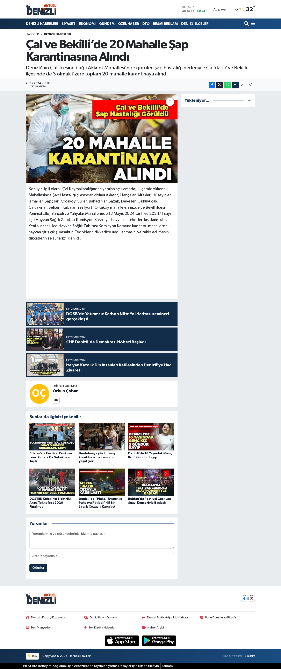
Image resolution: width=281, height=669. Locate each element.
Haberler (32, 34)
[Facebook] (244, 598)
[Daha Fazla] (235, 85)
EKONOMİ (87, 23)
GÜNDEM (107, 23)
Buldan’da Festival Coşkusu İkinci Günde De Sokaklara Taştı (50, 457)
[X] (251, 598)
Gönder (38, 567)
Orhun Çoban (66, 391)
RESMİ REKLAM (165, 23)
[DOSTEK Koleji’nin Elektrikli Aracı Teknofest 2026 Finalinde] (52, 482)
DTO (146, 23)
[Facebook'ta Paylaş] (212, 85)
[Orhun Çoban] (39, 394)
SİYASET (68, 23)
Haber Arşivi (155, 627)
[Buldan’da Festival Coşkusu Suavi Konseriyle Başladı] (151, 482)
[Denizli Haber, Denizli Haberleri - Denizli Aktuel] (41, 9)
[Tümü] (250, 100)
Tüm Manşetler (41, 627)
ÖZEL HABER (128, 23)
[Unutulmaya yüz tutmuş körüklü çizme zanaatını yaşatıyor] (102, 437)
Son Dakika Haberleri (102, 627)
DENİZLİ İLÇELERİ (195, 23)
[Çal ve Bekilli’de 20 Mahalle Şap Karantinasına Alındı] (102, 138)
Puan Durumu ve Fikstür (220, 617)
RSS (34, 655)
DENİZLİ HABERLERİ (42, 23)
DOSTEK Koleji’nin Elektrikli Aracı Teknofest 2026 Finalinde (50, 502)
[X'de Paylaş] (219, 85)
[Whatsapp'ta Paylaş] (227, 85)
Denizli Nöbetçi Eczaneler (48, 617)
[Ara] (247, 23)
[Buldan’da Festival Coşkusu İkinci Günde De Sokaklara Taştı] (52, 437)
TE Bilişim (249, 655)
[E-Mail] (56, 400)
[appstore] (122, 640)
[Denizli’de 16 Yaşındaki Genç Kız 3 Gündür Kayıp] (151, 437)
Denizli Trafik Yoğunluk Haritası (167, 617)
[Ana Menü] (252, 23)
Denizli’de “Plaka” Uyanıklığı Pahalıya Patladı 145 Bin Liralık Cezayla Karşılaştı (101, 502)
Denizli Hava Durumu (103, 617)
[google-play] (159, 640)
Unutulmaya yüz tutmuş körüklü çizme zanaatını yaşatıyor (97, 457)
